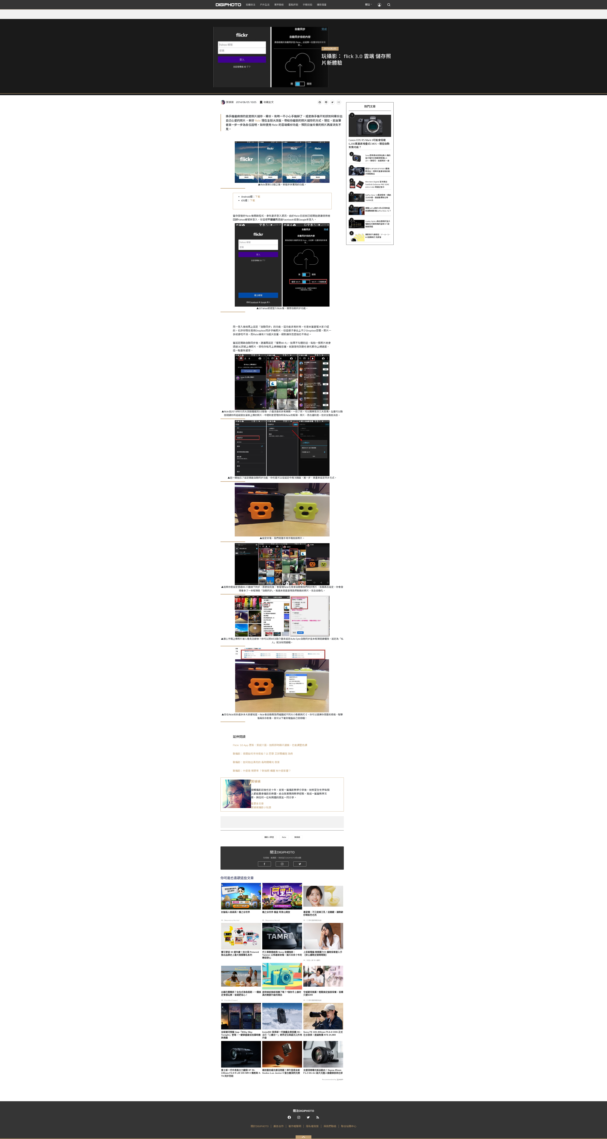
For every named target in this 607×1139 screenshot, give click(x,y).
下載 (257, 196)
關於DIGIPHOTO (260, 1126)
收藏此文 (269, 102)
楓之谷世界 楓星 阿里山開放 (276, 912)
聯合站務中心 (348, 1126)
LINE (326, 102)
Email (338, 102)
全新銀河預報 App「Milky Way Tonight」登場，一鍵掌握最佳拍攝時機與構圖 (241, 1035)
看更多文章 (257, 803)
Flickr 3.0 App (270, 745)
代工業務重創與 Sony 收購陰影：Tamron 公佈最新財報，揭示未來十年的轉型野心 (282, 955)
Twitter (332, 102)
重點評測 (293, 4)
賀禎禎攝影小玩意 (261, 807)
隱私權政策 (312, 1126)
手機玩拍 (307, 4)
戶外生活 (265, 4)
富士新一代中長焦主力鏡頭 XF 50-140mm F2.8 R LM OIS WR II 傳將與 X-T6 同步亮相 (241, 1073)
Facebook (319, 102)
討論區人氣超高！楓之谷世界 (235, 912)
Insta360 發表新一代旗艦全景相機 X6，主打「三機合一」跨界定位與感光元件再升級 (282, 1035)
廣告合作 (278, 1126)
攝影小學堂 (269, 837)
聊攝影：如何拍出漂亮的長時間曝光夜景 (256, 762)
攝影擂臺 (321, 4)
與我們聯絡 (330, 1126)
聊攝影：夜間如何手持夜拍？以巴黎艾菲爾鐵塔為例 (263, 753)
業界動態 (279, 4)
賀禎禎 (230, 102)
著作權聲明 (294, 1126)
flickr (258, 120)
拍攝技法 (250, 4)
